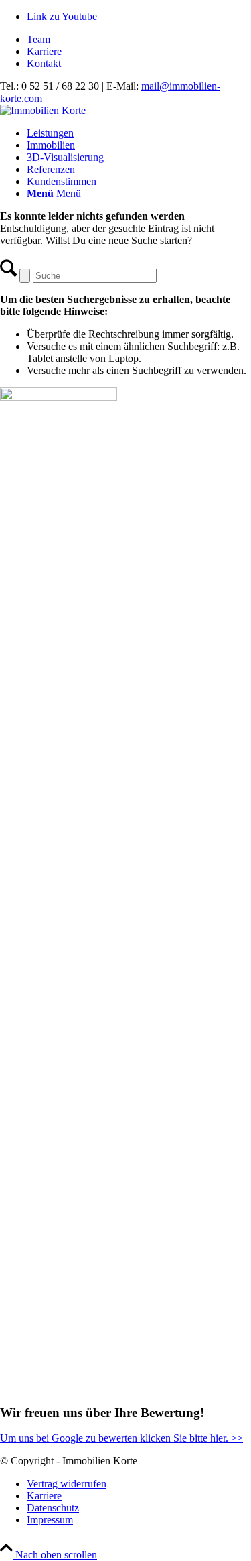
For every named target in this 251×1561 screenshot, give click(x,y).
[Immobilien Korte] (43, 110)
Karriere (44, 51)
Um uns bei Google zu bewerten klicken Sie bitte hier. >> (121, 1438)
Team (38, 39)
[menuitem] (139, 40)
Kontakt (44, 63)
